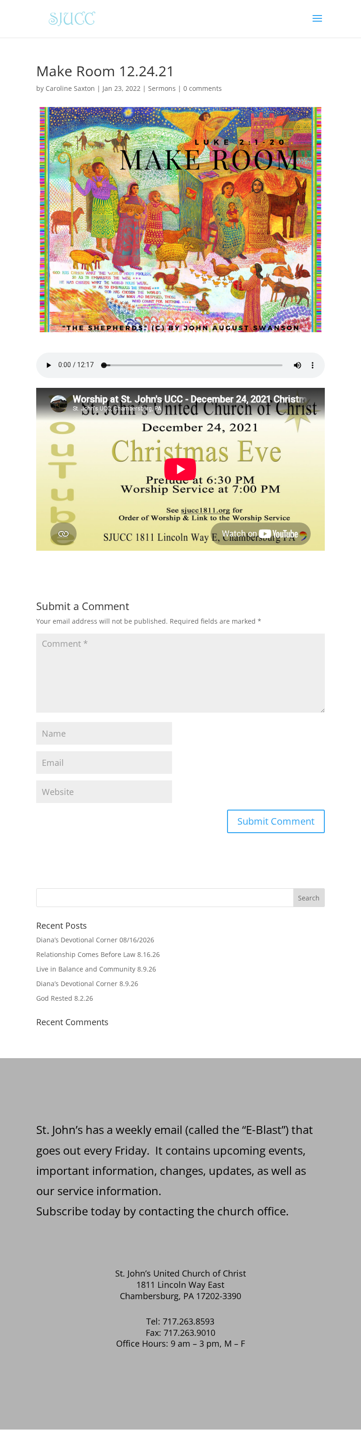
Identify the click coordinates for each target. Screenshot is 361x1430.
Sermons (162, 88)
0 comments (202, 88)
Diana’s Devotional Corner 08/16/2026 (95, 939)
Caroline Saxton (70, 88)
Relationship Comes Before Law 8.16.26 (98, 954)
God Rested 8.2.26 (64, 998)
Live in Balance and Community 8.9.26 (96, 968)
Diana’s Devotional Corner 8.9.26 (87, 983)
